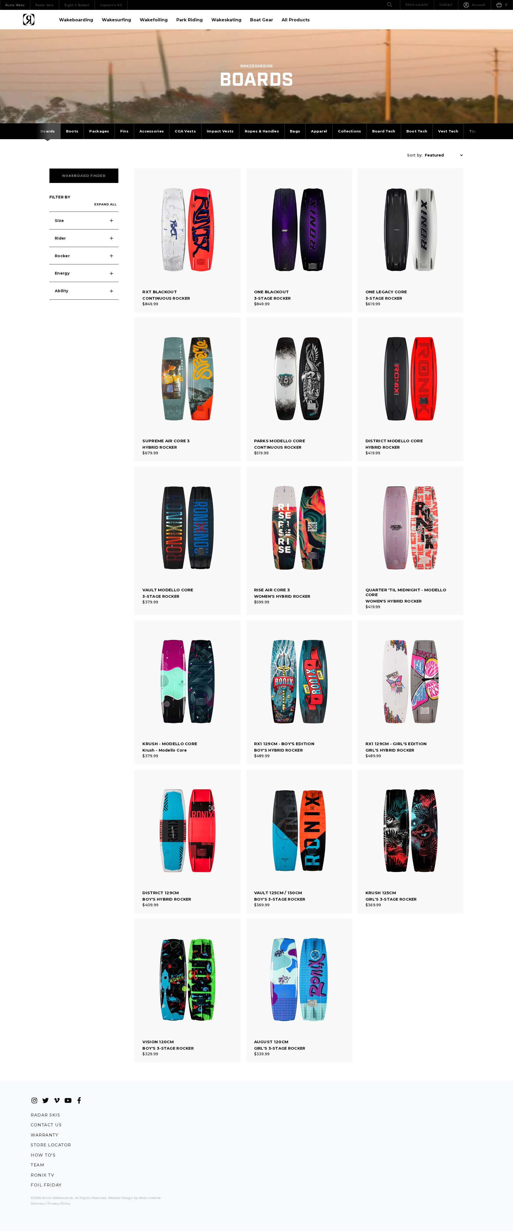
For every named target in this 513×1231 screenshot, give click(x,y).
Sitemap (38, 1203)
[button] (84, 220)
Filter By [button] (59, 197)
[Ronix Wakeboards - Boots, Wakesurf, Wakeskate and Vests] (28, 19)
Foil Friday (46, 1184)
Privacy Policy (59, 1203)
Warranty (44, 1135)
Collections (349, 131)
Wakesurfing (116, 19)
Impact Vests (220, 131)
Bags (295, 131)
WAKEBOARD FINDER (84, 176)
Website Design (120, 1198)
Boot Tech (417, 131)
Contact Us (46, 1124)
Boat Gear (261, 19)
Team (37, 1164)
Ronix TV (42, 1175)
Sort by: (414, 155)
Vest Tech (448, 131)
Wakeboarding (76, 19)
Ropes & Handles (262, 131)
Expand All (105, 204)
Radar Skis (45, 1114)
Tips (473, 131)
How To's (43, 1155)
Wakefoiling (154, 19)
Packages (99, 131)
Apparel (319, 131)
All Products (296, 19)
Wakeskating (226, 19)
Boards (47, 131)
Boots (72, 131)
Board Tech (383, 131)
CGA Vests (185, 131)
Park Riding (189, 19)
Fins (124, 131)
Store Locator (51, 1144)
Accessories (151, 131)
